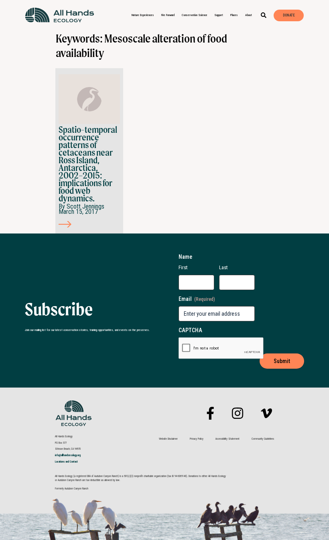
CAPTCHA (190, 330)
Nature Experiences (143, 15)
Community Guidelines (263, 439)
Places (234, 15)
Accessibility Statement (227, 439)
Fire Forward (168, 15)
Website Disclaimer (168, 439)
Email (197, 299)
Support (218, 15)
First (183, 267)
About (248, 15)
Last (223, 267)
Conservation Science (194, 15)
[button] (263, 15)
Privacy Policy (196, 439)
